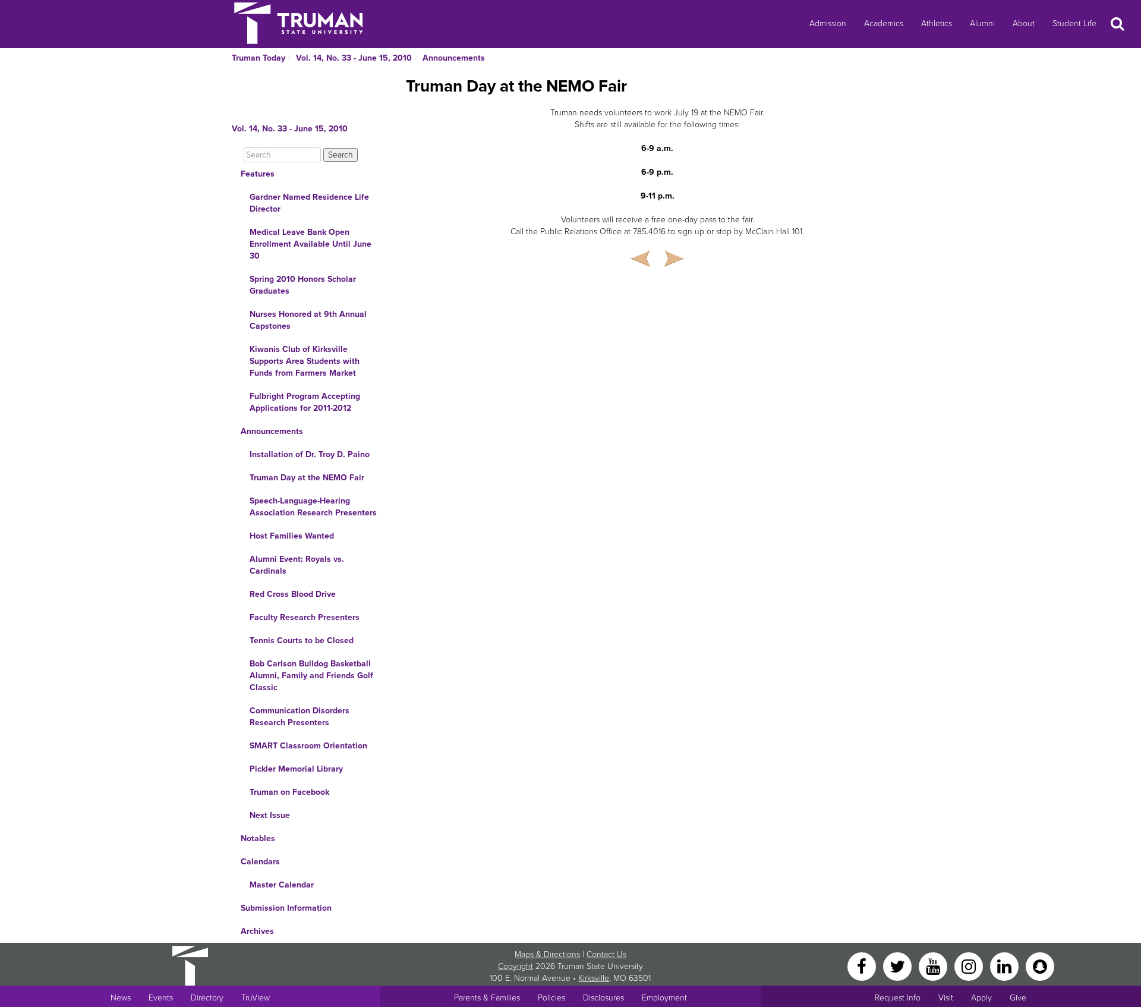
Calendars (260, 862)
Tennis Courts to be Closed (302, 640)
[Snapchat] (1040, 966)
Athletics (936, 23)
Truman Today (258, 58)
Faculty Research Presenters (305, 617)
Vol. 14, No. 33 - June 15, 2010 (354, 58)
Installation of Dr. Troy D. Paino (310, 454)
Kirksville (593, 978)
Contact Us (606, 954)
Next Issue (270, 815)
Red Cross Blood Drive (293, 594)
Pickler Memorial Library (296, 769)
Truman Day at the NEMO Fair (307, 478)
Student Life (1074, 23)
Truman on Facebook (289, 792)
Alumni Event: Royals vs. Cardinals (297, 565)
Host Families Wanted (292, 536)
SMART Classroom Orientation (308, 746)
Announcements (454, 58)
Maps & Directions (547, 954)
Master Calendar (282, 885)
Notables (258, 838)
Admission (827, 23)
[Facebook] (863, 966)
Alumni (982, 23)
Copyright (515, 966)
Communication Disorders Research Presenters (299, 717)
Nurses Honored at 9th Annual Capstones (308, 320)
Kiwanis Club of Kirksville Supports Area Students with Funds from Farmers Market (305, 361)
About (1024, 23)
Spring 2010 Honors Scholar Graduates (303, 285)
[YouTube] (934, 966)
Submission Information (286, 908)
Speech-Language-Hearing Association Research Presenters (313, 507)
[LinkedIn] (1005, 966)
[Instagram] (970, 966)
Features (258, 174)
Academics (883, 23)
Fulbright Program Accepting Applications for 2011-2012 (305, 402)
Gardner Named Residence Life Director (309, 203)
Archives (257, 931)
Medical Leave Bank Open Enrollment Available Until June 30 (310, 244)
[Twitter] (898, 966)
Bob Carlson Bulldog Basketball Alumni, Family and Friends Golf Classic (311, 676)
